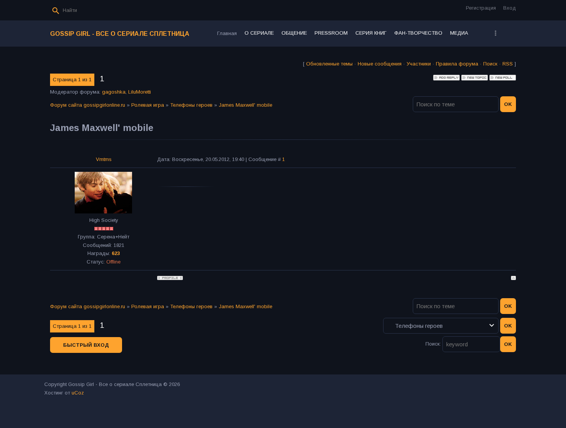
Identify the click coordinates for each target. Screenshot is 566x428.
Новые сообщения (380, 64)
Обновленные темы (329, 64)
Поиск (490, 64)
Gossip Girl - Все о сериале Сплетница (119, 33)
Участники (419, 64)
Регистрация (481, 8)
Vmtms (104, 159)
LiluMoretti (139, 92)
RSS (507, 64)
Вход (509, 8)
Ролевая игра (147, 105)
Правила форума (457, 64)
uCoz (78, 393)
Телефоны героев (191, 105)
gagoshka (114, 92)
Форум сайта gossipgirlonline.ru (87, 105)
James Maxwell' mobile (245, 105)
